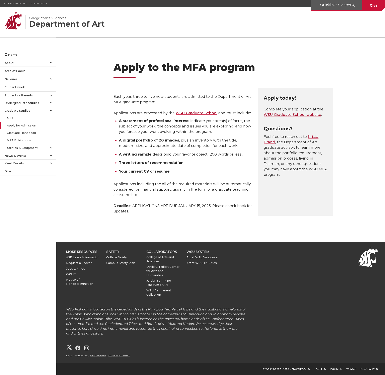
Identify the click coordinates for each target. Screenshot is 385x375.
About (9, 63)
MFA (10, 118)
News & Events (15, 156)
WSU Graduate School (196, 113)
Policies (335, 368)
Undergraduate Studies (22, 103)
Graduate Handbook (21, 133)
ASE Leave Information (82, 257)
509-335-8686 (98, 355)
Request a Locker (79, 263)
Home (12, 55)
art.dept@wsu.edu (119, 355)
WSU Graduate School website (292, 114)
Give (374, 5)
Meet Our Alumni (17, 163)
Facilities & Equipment (21, 148)
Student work (15, 87)
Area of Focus (15, 71)
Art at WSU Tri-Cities (201, 263)
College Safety (116, 257)
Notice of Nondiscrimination (79, 282)
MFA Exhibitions (19, 140)
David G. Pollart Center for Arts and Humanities (162, 271)
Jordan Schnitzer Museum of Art (158, 283)
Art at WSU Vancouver (202, 257)
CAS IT (71, 274)
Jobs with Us (75, 268)
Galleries (11, 79)
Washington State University (25, 3)
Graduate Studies (17, 110)
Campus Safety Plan (120, 263)
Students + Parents (19, 95)
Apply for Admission (21, 125)
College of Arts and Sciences (160, 259)
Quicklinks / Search (336, 5)
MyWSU (351, 368)
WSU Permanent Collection (158, 292)
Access (321, 368)
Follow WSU (369, 368)
